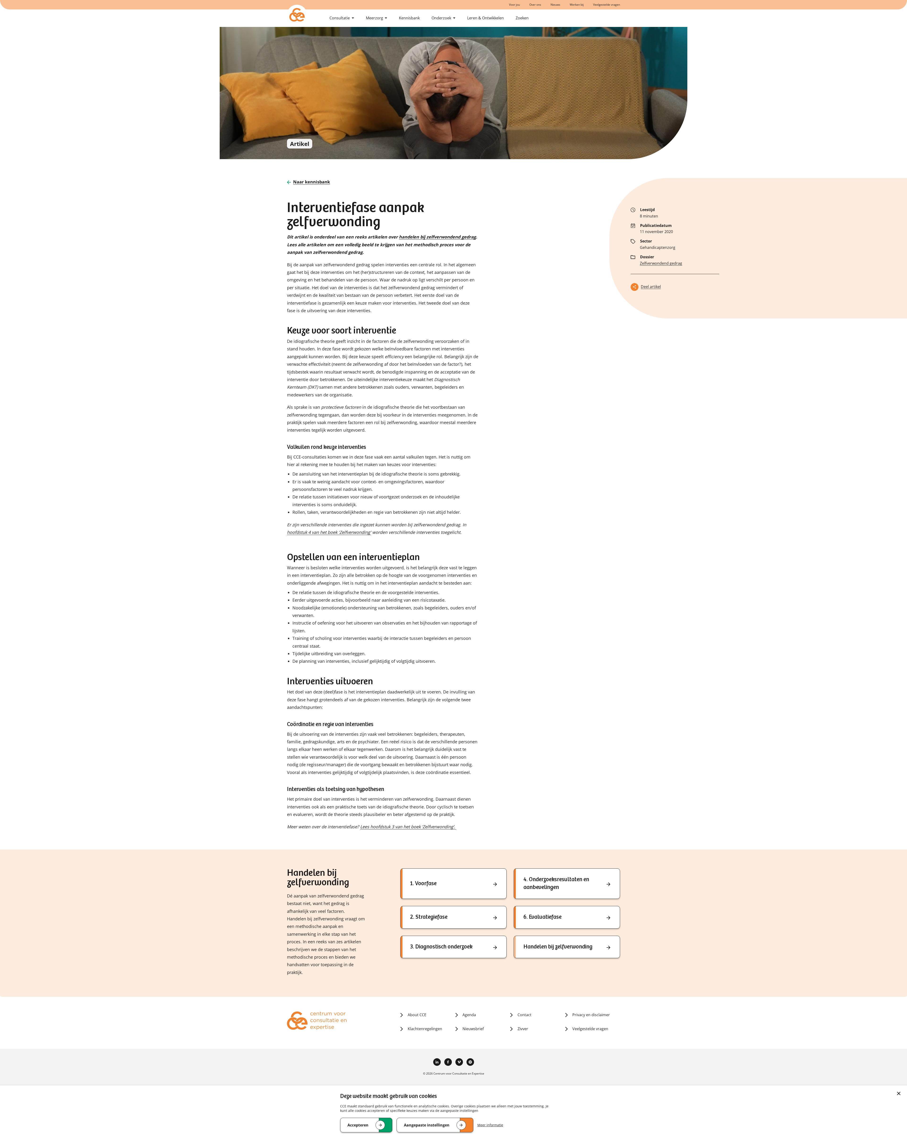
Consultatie (339, 18)
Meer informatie (490, 1125)
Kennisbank (409, 18)
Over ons (535, 5)
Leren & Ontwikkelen (485, 18)
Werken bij (577, 5)
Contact (524, 1014)
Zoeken (522, 18)
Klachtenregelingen (425, 1028)
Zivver (523, 1028)
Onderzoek (441, 18)
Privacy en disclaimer (591, 1014)
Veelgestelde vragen (606, 5)
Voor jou (514, 5)
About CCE (417, 1014)
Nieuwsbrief (473, 1028)
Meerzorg (374, 18)
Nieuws (555, 5)
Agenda (469, 1014)
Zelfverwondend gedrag (661, 263)
